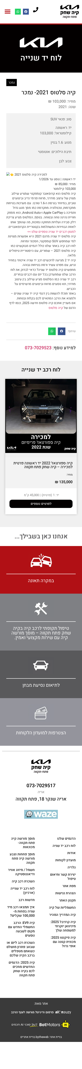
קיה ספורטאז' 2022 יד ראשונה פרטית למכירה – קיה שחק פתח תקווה (43, 465)
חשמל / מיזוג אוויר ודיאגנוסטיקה (21, 872)
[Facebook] (26, 12)
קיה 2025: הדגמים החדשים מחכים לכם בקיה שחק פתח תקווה (22, 969)
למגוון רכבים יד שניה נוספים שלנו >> (51, 231)
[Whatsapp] (18, 12)
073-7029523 (38, 348)
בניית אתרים (27, 1037)
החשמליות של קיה (62, 907)
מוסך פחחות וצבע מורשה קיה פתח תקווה (22, 858)
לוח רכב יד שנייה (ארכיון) (23, 890)
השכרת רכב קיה (23, 881)
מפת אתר (69, 886)
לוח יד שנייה (41, 58)
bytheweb (42, 1037)
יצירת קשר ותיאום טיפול (63, 876)
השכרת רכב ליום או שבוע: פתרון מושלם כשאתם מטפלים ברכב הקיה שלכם (21, 949)
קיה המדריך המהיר (62, 914)
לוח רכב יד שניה (64, 845)
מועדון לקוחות (65, 860)
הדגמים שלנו (66, 838)
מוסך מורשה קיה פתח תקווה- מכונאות (23, 843)
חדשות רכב (27, 900)
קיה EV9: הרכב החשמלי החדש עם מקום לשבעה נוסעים (21, 929)
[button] (7, 12)
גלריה (71, 867)
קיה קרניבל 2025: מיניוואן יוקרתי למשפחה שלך (63, 926)
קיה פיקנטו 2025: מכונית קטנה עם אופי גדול (63, 942)
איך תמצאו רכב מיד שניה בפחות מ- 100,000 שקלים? (21, 911)
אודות (71, 853)
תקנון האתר (67, 900)
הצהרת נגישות (65, 893)
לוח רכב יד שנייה (41, 370)
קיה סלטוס (56, 307)
